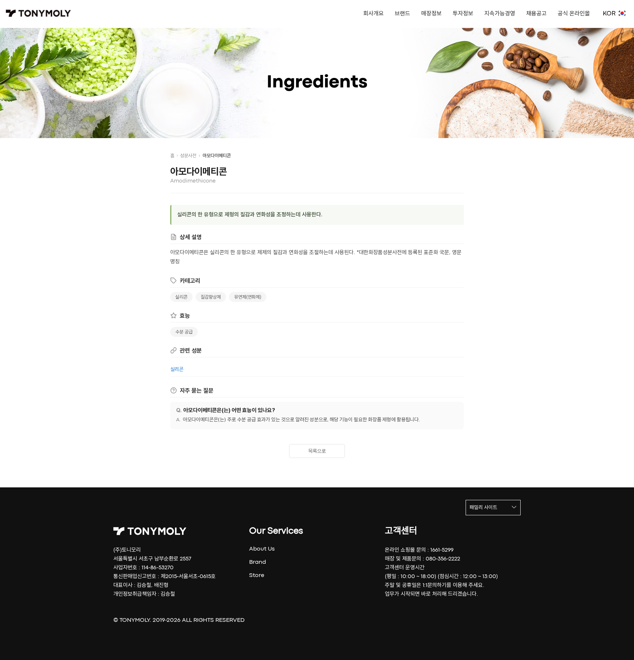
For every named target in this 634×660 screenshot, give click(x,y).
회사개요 (373, 14)
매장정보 (431, 14)
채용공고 (536, 14)
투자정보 (463, 14)
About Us (262, 549)
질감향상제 (211, 297)
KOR (609, 14)
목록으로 (317, 451)
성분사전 (188, 156)
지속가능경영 (499, 14)
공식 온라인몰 (574, 14)
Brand (257, 562)
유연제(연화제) (247, 297)
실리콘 (181, 297)
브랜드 (402, 14)
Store (256, 575)
